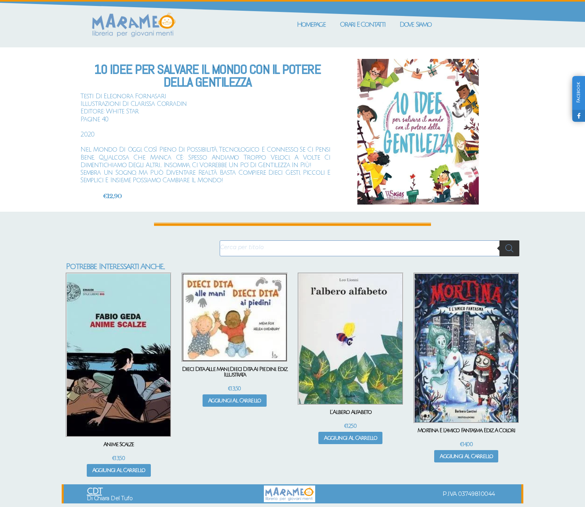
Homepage (311, 24)
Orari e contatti (362, 24)
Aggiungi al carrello (118, 470)
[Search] (509, 248)
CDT (94, 491)
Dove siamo (415, 24)
